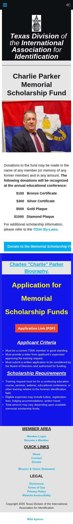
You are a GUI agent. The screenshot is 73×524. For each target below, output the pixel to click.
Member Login (36, 436)
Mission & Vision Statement (36, 468)
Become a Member (36, 440)
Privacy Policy (36, 491)
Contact (36, 458)
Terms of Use (36, 487)
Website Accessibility (36, 495)
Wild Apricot (35, 519)
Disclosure (36, 483)
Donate (36, 461)
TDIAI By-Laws (45, 229)
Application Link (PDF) (36, 328)
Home (36, 454)
